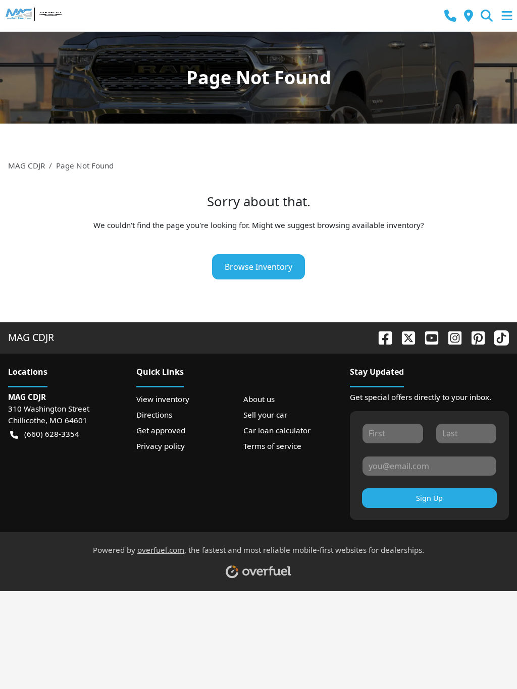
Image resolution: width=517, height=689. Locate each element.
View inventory (162, 399)
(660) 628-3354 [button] (51, 434)
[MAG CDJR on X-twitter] (404, 337)
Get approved (160, 430)
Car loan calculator (277, 430)
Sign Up (429, 498)
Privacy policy (160, 446)
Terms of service (272, 446)
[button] (450, 16)
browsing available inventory (369, 225)
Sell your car (265, 415)
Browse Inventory (258, 266)
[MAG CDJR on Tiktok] (497, 337)
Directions (154, 415)
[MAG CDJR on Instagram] (450, 337)
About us (259, 399)
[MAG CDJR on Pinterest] (474, 337)
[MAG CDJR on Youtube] (427, 337)
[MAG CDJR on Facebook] (381, 337)
